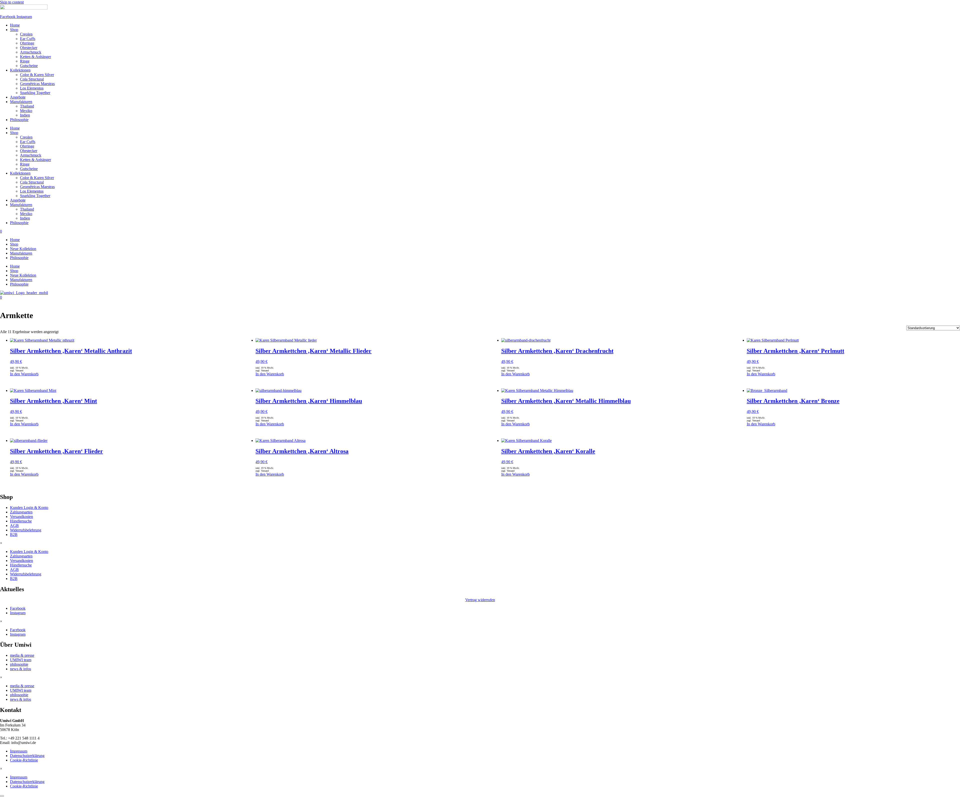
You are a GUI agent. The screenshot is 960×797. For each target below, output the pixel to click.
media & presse (22, 655)
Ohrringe (27, 43)
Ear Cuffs (27, 39)
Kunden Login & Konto (29, 507)
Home (15, 25)
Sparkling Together (35, 93)
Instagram (18, 613)
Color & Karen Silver (37, 75)
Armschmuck (30, 52)
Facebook (18, 608)
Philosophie (19, 120)
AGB (14, 525)
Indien (25, 115)
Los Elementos (32, 88)
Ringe (25, 61)
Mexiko (26, 111)
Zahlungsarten (21, 512)
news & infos (20, 669)
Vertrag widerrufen (480, 600)
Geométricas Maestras (37, 84)
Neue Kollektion (23, 249)
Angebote (18, 97)
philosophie (19, 664)
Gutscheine (29, 66)
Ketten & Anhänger (35, 57)
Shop (14, 30)
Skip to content (12, 2)
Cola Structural (32, 79)
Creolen (26, 34)
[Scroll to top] (2, 796)
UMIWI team (20, 660)
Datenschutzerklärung (27, 755)
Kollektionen (20, 70)
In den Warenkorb (24, 374)
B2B (14, 534)
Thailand (27, 106)
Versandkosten (21, 516)
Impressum (18, 751)
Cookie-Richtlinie (24, 760)
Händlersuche (21, 521)
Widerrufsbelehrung (25, 530)
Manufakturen (21, 102)
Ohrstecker (28, 48)
